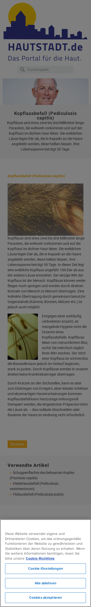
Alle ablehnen (45, 583)
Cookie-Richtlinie (40, 558)
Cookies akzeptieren (45, 597)
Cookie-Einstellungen (45, 568)
